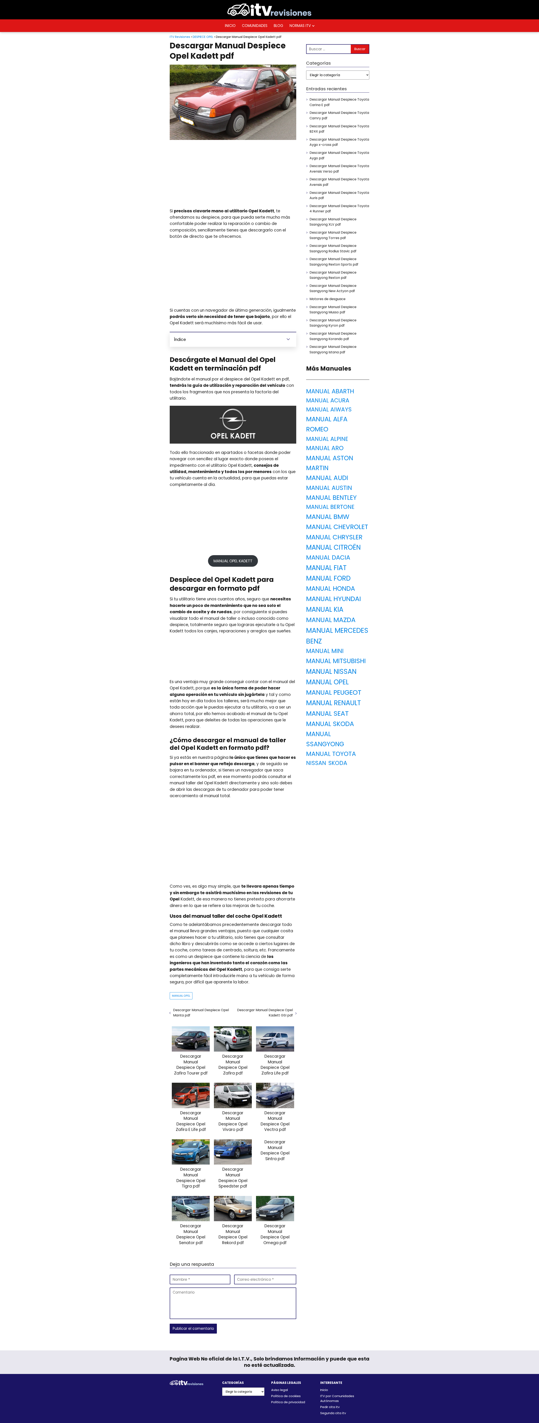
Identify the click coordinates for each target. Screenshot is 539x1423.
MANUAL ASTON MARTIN (329, 463)
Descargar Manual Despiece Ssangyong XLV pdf (333, 222)
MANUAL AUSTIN (329, 488)
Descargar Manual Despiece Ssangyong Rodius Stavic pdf (333, 248)
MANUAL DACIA (328, 557)
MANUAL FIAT (326, 567)
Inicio (324, 1390)
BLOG (278, 25)
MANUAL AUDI (327, 477)
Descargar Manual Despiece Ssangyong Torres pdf (333, 235)
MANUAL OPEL (181, 996)
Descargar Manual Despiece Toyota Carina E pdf (339, 102)
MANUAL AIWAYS (329, 409)
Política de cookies (286, 1396)
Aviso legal (279, 1390)
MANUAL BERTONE (330, 507)
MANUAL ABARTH (330, 391)
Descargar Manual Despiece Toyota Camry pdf (339, 115)
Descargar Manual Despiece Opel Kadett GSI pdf (265, 1013)
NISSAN (316, 763)
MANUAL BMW (327, 516)
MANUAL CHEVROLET (337, 526)
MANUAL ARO (325, 448)
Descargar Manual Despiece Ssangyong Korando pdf (333, 336)
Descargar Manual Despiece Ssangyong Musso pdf (333, 310)
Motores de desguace (328, 299)
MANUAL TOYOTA (331, 753)
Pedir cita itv (330, 1407)
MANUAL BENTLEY (331, 497)
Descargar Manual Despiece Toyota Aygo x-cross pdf (339, 142)
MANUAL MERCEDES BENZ (337, 636)
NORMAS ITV (300, 25)
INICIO (230, 25)
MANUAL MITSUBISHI (336, 660)
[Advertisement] (233, 174)
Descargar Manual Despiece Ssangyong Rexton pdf (333, 275)
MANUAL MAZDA (331, 619)
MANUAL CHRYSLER (334, 537)
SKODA (337, 763)
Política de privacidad (288, 1402)
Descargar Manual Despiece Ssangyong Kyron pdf (333, 323)
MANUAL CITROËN (333, 547)
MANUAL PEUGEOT (333, 692)
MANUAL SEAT (327, 713)
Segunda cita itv (333, 1413)
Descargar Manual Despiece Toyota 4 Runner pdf (339, 208)
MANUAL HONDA (330, 588)
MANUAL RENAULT (333, 703)
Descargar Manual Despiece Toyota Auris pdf (339, 195)
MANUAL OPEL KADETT (232, 561)
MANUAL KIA (324, 609)
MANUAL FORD (328, 578)
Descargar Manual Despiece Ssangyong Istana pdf (333, 349)
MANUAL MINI (325, 651)
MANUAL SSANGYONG (325, 739)
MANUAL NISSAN (331, 671)
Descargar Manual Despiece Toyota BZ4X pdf (339, 129)
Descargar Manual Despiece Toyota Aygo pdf (339, 155)
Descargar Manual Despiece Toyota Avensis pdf (339, 182)
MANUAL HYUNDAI (333, 598)
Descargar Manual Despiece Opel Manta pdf (201, 1013)
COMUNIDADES (254, 25)
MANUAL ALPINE (327, 439)
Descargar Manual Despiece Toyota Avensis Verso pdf (339, 169)
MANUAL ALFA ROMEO (326, 424)
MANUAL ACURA (327, 400)
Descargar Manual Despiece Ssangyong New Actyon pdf (333, 288)
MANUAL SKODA (330, 723)
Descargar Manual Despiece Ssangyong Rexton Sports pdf (334, 262)
